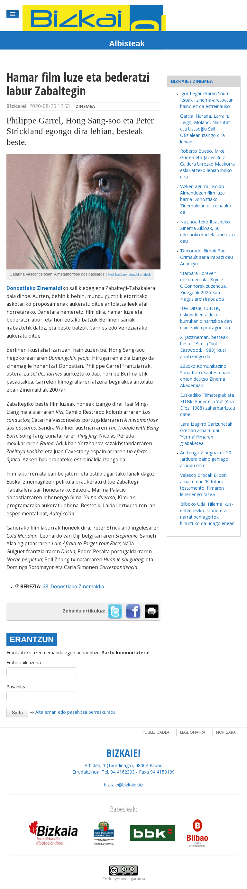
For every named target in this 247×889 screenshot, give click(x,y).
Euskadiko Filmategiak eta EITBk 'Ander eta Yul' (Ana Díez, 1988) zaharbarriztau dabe (207, 404)
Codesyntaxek (116, 879)
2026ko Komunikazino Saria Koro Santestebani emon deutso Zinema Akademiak (205, 375)
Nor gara (226, 732)
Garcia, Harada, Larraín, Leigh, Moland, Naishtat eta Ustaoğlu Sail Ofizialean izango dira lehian (205, 129)
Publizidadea (155, 732)
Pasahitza (16, 687)
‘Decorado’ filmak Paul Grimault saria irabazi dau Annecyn (206, 257)
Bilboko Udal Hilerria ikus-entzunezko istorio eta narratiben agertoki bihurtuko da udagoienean (207, 513)
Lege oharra (193, 732)
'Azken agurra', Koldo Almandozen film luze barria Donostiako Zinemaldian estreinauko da (205, 199)
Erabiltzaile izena (23, 662)
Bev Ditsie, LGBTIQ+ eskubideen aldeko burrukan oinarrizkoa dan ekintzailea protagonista (206, 318)
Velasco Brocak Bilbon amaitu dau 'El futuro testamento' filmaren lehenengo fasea (203, 484)
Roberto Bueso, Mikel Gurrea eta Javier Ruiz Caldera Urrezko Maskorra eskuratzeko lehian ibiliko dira (207, 164)
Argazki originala (140, 274)
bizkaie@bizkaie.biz (123, 785)
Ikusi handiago (117, 274)
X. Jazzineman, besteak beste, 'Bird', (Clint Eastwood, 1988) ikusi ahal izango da (204, 346)
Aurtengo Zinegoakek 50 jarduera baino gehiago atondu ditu (205, 458)
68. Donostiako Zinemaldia (73, 586)
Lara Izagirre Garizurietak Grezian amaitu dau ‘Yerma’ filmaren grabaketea (206, 433)
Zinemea (85, 106)
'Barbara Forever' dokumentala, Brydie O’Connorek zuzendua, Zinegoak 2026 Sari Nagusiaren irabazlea (203, 286)
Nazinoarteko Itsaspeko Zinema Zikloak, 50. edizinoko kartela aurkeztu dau (207, 231)
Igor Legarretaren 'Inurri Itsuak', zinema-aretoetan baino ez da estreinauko (206, 99)
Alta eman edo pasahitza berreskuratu (75, 712)
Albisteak (127, 43)
